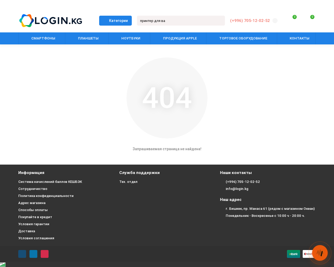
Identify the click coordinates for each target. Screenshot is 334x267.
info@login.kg (237, 189)
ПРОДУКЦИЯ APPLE (180, 38)
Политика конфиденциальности (46, 196)
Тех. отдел (128, 182)
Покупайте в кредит (35, 217)
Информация (31, 172)
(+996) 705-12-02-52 (250, 20)
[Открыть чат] (320, 253)
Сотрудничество (32, 189)
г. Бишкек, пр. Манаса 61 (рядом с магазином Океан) (270, 209)
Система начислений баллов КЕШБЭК (50, 182)
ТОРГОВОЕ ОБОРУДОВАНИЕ (243, 38)
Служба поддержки (139, 172)
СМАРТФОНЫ (43, 38)
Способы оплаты (33, 210)
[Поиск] (219, 20)
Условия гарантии (33, 224)
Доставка (26, 231)
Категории (118, 21)
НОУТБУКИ (130, 38)
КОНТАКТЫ (299, 38)
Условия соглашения (36, 238)
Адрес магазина (31, 203)
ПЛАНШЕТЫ (88, 38)
